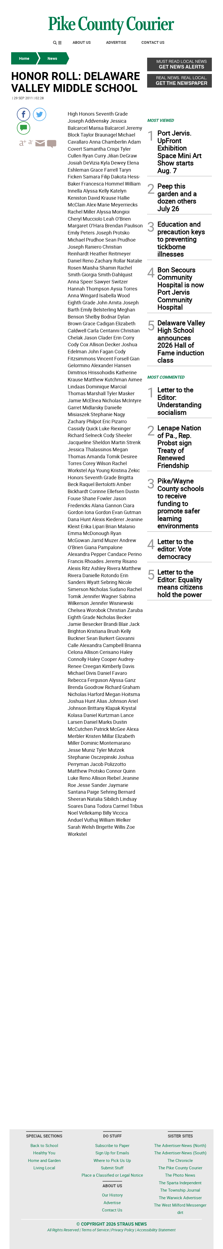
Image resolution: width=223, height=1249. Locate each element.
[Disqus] (77, 914)
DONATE (199, 6)
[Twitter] (39, 114)
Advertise (116, 42)
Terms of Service (95, 1229)
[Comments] (23, 127)
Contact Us (153, 42)
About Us (82, 42)
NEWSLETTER (168, 6)
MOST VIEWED (160, 120)
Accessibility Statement (156, 1229)
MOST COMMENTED (165, 377)
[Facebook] (23, 114)
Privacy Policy (122, 1229)
